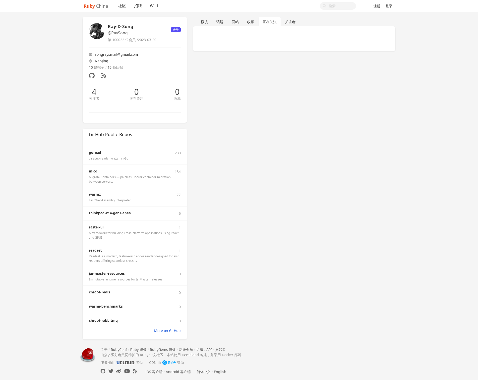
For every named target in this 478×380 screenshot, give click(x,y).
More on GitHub (167, 330)
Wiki (154, 5)
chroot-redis (99, 292)
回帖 (235, 21)
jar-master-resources (107, 273)
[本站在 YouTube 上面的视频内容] (127, 371)
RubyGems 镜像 (163, 349)
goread (95, 152)
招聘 (138, 5)
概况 (204, 21)
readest (95, 250)
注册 (376, 5)
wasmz (95, 194)
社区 (122, 5)
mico (93, 171)
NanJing (101, 60)
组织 (199, 349)
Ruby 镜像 (138, 349)
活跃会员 (186, 349)
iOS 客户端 (154, 371)
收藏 (177, 98)
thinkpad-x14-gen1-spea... (111, 213)
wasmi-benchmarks (106, 306)
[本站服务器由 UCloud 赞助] (125, 362)
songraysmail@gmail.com (116, 54)
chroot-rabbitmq (103, 320)
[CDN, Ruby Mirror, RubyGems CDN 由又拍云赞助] (169, 362)
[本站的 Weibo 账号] (118, 371)
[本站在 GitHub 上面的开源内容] (103, 371)
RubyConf (119, 349)
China (96, 6)
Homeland (190, 354)
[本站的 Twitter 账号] (110, 371)
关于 (104, 349)
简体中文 (204, 371)
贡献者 (220, 349)
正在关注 (136, 98)
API (209, 349)
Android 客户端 (178, 371)
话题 (219, 21)
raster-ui (96, 227)
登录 (388, 5)
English (220, 371)
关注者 (94, 98)
